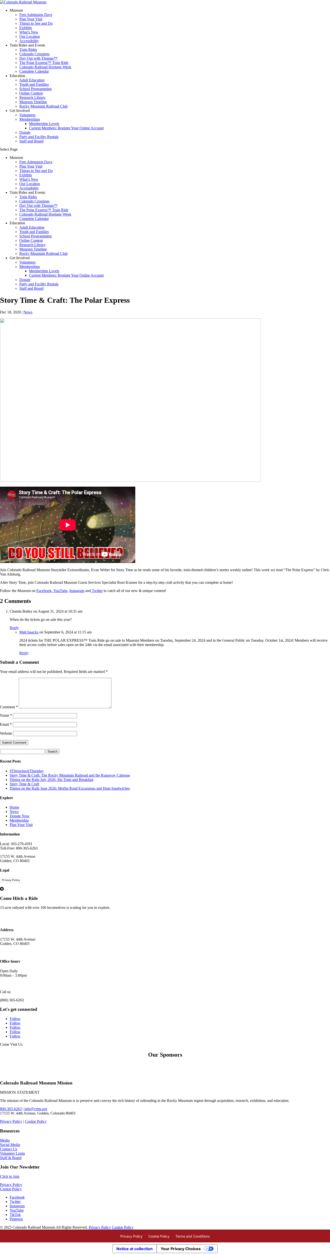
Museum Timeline (33, 102)
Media (5, 1140)
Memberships (29, 119)
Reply (14, 628)
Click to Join (9, 1176)
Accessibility (29, 41)
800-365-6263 (11, 1109)
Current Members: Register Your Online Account (66, 128)
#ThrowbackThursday (27, 771)
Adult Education (31, 80)
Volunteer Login (12, 1153)
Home (14, 807)
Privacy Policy (11, 880)
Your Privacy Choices (181, 1248)
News (27, 312)
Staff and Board (31, 141)
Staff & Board (11, 1158)
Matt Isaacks (28, 632)
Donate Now (19, 816)
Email (6, 724)
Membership (19, 820)
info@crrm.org (35, 1109)
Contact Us (8, 1149)
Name (6, 715)
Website (6, 733)
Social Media (10, 1145)
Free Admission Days (35, 15)
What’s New (28, 32)
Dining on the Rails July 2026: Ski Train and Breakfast (51, 780)
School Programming (35, 89)
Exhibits (25, 28)
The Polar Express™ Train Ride (43, 63)
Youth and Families (34, 84)
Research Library (32, 97)
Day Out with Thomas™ (38, 58)
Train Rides (28, 49)
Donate (24, 132)
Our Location (29, 36)
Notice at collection (134, 1248)
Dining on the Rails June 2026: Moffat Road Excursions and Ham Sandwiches (70, 788)
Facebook (43, 591)
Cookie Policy (36, 1121)
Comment (9, 707)
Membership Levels (44, 124)
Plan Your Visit (30, 19)
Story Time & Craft (24, 784)
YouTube (59, 591)
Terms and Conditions (192, 1236)
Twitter (97, 591)
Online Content (31, 93)
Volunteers (27, 115)
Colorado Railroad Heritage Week (45, 67)
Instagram (76, 591)
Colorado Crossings (34, 54)
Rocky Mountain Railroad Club (43, 106)
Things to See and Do (36, 23)
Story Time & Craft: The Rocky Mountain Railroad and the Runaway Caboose (70, 775)
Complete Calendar (34, 71)
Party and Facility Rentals (38, 137)
